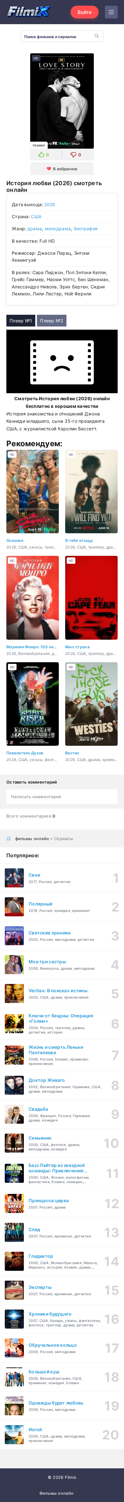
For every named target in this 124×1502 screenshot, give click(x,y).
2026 (49, 204)
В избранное (65, 168)
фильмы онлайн (32, 838)
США (36, 216)
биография (86, 228)
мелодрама (58, 228)
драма (34, 228)
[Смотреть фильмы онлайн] (28, 12)
